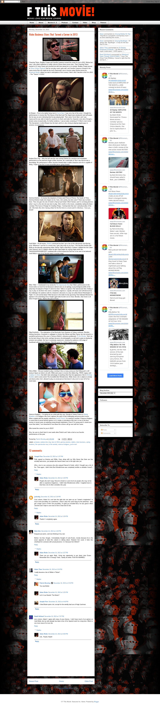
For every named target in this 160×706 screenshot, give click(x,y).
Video (85, 22)
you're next (73, 444)
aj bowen (37, 442)
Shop (94, 22)
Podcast (65, 22)
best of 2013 (56, 442)
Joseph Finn (38, 456)
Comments (106, 433)
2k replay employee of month (113, 48)
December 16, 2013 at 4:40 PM (58, 601)
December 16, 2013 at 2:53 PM (63, 583)
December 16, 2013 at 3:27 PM (58, 552)
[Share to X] (67, 439)
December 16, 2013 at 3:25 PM (58, 592)
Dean (102, 34)
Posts (104, 430)
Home (32, 22)
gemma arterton (65, 442)
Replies (38, 474)
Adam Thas (38, 569)
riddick (73, 442)
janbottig (37, 497)
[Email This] (63, 439)
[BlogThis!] (65, 439)
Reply (36, 470)
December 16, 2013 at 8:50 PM (58, 634)
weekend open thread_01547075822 (114, 55)
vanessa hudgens (63, 444)
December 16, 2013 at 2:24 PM (51, 497)
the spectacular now (41, 444)
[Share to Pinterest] (71, 439)
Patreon (103, 22)
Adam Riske (44, 478)
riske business (80, 442)
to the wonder (53, 444)
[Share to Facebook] (69, 439)
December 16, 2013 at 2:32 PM (52, 569)
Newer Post (33, 681)
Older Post (89, 681)
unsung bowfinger (121, 41)
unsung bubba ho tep (122, 34)
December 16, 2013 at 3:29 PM (58, 478)
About (41, 22)
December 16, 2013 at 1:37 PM (53, 456)
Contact (75, 22)
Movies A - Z (52, 22)
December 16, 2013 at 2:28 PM (51, 531)
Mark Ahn (37, 531)
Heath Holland (39, 616)
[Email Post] (58, 439)
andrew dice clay (45, 442)
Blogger (96, 702)
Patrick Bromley (45, 583)
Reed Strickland (105, 54)
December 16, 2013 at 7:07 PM (54, 616)
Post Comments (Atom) (65, 688)
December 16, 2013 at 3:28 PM (58, 516)
